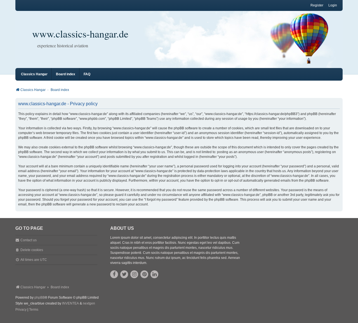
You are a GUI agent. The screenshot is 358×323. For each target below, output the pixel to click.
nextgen (89, 303)
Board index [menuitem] (65, 74)
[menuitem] (21, 310)
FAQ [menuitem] (87, 74)
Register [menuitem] (316, 5)
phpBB (39, 297)
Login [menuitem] (332, 5)
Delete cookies (31, 250)
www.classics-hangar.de (80, 33)
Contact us (28, 240)
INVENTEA (70, 303)
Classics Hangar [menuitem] (34, 74)
